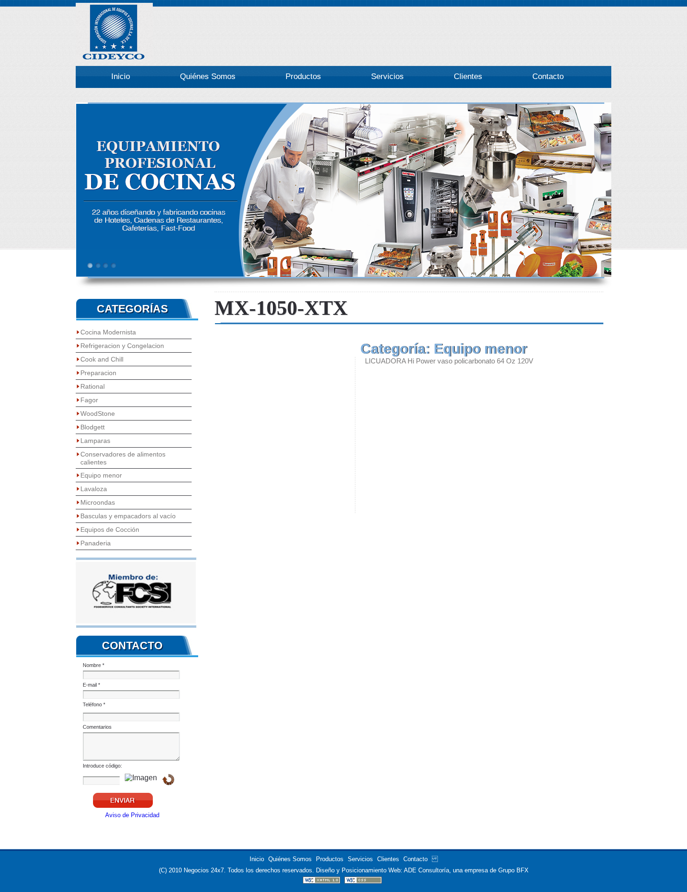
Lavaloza (93, 489)
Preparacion (98, 373)
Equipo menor (101, 475)
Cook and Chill (101, 359)
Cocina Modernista (108, 332)
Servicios (387, 76)
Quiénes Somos (208, 76)
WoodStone (97, 413)
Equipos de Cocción (109, 529)
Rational (92, 386)
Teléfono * (94, 704)
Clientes (468, 76)
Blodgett (92, 427)
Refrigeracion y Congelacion (122, 345)
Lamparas (95, 440)
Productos (303, 76)
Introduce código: (102, 766)
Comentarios (97, 727)
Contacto (548, 76)
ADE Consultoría (426, 870)
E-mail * (91, 685)
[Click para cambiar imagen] (168, 779)
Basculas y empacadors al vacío (128, 516)
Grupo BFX (513, 870)
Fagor (89, 400)
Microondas (97, 502)
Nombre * (93, 665)
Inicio (120, 76)
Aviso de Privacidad (132, 815)
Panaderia (95, 543)
